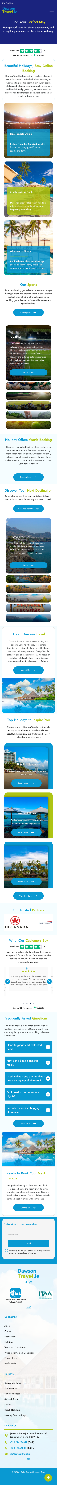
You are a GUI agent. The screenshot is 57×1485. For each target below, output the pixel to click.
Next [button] (49, 981)
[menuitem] (8, 3)
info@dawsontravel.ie (20, 1453)
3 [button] (30, 1003)
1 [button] (23, 1003)
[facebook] (26, 1283)
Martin (28, 968)
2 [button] (26, 1003)
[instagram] (31, 1283)
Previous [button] (7, 981)
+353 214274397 (18, 1442)
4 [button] (33, 1003)
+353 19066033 (18, 1448)
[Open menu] (52, 10)
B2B (28, 1459)
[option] (29, 922)
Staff (28, 1307)
